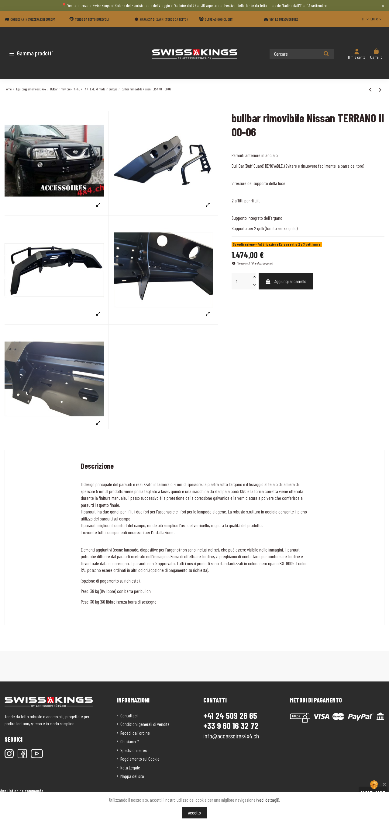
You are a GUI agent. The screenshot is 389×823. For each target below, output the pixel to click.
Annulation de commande (21, 790)
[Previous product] (371, 89)
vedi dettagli (267, 800)
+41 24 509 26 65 (230, 715)
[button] (40, 53)
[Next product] (380, 89)
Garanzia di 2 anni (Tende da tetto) (164, 19)
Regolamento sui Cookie (140, 759)
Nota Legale (130, 767)
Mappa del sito (132, 776)
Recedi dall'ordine (135, 733)
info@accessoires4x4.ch (231, 736)
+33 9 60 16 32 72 (230, 725)
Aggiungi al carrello (290, 281)
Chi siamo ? (129, 741)
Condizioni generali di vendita (145, 724)
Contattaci (129, 715)
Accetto (194, 812)
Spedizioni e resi (133, 750)
